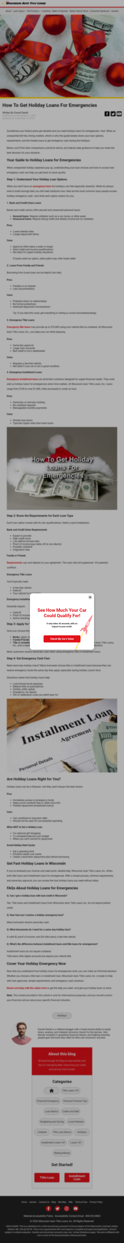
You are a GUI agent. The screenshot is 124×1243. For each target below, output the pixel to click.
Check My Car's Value (62, 638)
